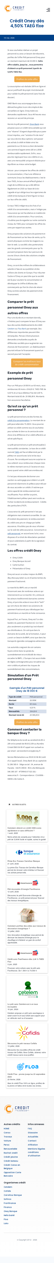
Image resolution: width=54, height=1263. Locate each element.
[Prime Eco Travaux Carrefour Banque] (27, 851)
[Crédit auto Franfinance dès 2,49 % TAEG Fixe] (27, 952)
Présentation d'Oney (21, 568)
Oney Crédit (18, 557)
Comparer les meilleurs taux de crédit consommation (27, 363)
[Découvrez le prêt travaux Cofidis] (27, 1032)
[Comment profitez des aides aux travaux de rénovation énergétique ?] (27, 914)
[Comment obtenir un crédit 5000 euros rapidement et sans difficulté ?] (27, 817)
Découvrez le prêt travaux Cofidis (22, 1043)
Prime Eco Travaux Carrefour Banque (24, 861)
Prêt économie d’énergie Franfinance (24, 889)
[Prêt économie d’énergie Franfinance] (27, 882)
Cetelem (11, 328)
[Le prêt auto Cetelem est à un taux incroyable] (27, 989)
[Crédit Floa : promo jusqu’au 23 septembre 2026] (27, 1066)
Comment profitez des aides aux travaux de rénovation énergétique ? (27, 927)
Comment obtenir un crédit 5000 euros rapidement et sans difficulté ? (24, 829)
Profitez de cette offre (27, 79)
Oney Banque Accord (22, 561)
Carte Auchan (18, 565)
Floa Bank (22, 328)
